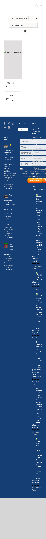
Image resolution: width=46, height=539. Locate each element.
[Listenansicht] (25, 31)
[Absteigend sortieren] (36, 18)
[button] (9, 100)
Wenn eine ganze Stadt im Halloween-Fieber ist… (9, 250)
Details (13, 95)
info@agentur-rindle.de (37, 175)
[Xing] (9, 127)
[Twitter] (9, 123)
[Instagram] (13, 123)
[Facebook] (5, 123)
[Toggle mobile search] (36, 5)
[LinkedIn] (5, 127)
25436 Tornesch (35, 143)
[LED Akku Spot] (13, 60)
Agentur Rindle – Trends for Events (37, 131)
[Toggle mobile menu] (41, 5)
